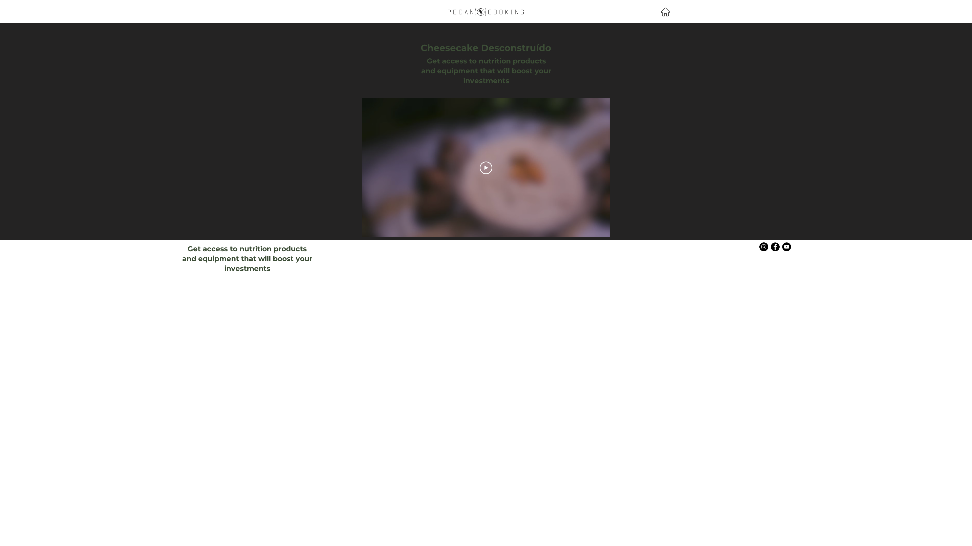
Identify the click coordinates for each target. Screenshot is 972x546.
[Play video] (486, 168)
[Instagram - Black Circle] (763, 246)
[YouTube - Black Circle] (786, 246)
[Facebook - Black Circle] (775, 246)
